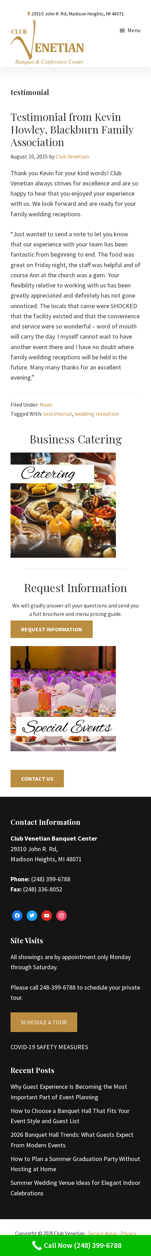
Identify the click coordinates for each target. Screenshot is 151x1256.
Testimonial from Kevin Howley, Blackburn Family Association (72, 129)
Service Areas (102, 1233)
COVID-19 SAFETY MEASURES (49, 1047)
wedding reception (96, 413)
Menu (133, 30)
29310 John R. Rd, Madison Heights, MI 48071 (77, 14)
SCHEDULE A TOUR (44, 1022)
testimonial (57, 413)
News (46, 404)
